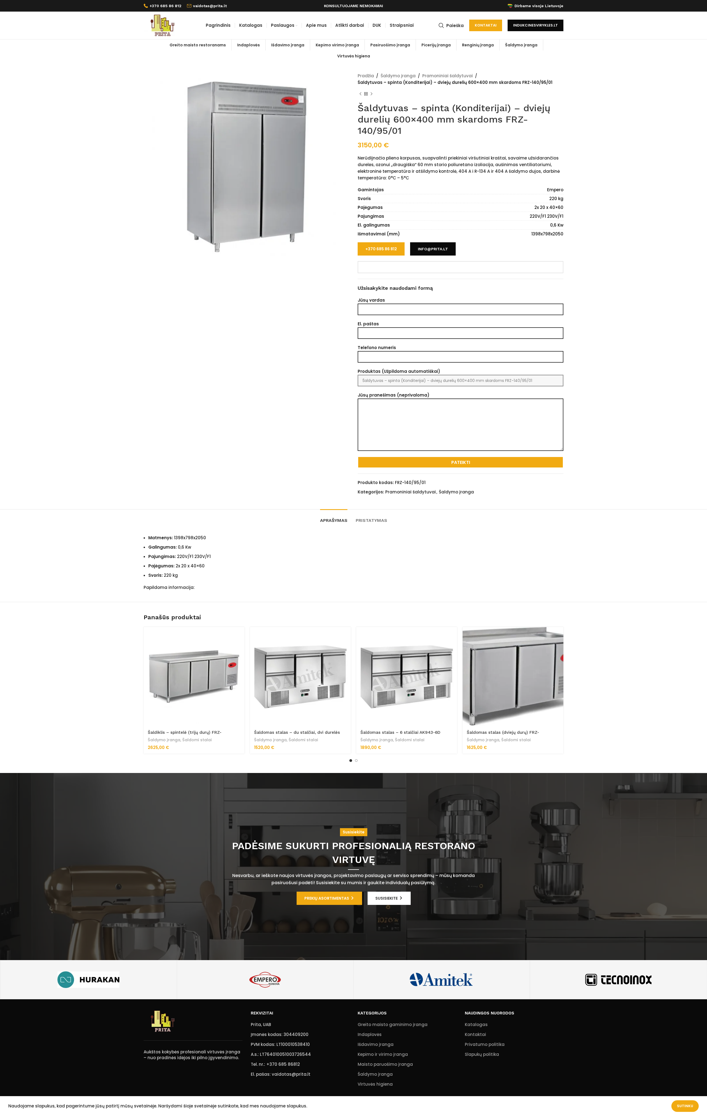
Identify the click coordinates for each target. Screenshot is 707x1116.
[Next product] (371, 94)
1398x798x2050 (547, 234)
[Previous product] (360, 94)
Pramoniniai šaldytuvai (447, 76)
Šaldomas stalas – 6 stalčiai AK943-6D (400, 732)
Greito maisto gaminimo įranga (393, 1024)
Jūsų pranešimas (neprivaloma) (393, 395)
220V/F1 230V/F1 (546, 216)
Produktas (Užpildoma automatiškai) (399, 371)
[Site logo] (162, 25)
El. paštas (368, 324)
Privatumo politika (485, 1044)
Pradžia (366, 76)
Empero (555, 190)
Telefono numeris (377, 347)
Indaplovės (370, 1034)
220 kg (556, 198)
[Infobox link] (162, 5)
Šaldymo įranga (398, 76)
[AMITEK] (442, 979)
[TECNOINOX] (618, 979)
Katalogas (476, 1024)
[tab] (333, 517)
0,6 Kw (556, 225)
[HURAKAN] (88, 979)
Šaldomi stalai (197, 740)
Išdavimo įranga (376, 1044)
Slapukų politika (482, 1054)
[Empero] (265, 979)
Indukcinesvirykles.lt (535, 25)
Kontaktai (486, 25)
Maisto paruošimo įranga (385, 1064)
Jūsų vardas (371, 300)
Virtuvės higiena (375, 1084)
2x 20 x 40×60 (548, 207)
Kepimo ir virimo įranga (383, 1054)
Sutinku (685, 1106)
